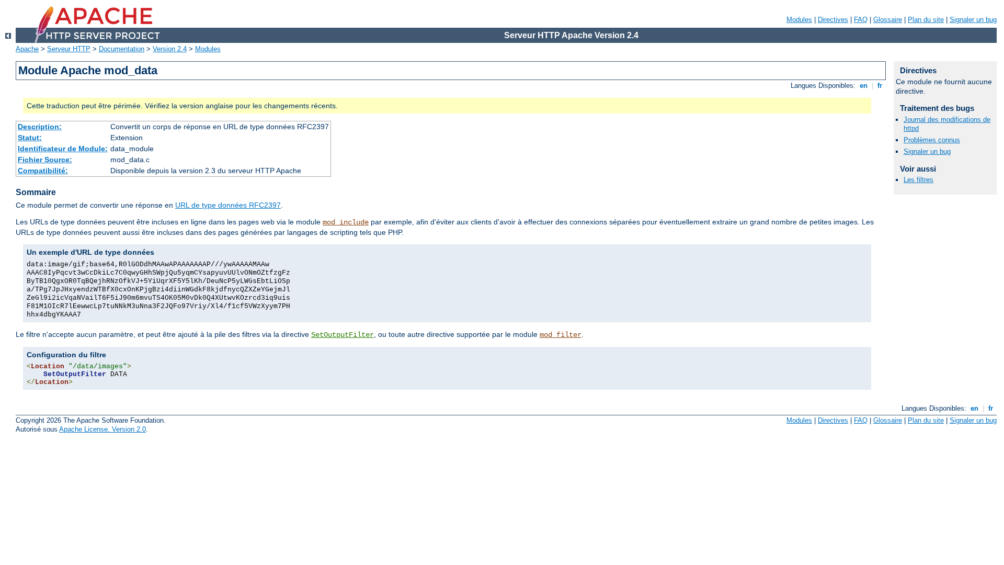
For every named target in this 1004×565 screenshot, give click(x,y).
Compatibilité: (43, 170)
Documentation (121, 49)
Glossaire (887, 20)
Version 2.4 (170, 49)
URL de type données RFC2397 (228, 205)
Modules (799, 20)
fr (879, 85)
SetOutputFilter (342, 335)
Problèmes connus (932, 140)
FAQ (861, 20)
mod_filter (560, 335)
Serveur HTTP (68, 49)
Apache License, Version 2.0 (102, 429)
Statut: (30, 137)
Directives (833, 20)
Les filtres (918, 180)
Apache (27, 49)
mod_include (346, 222)
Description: (40, 126)
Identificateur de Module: (63, 148)
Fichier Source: (45, 159)
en (864, 85)
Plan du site (926, 20)
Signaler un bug (973, 20)
